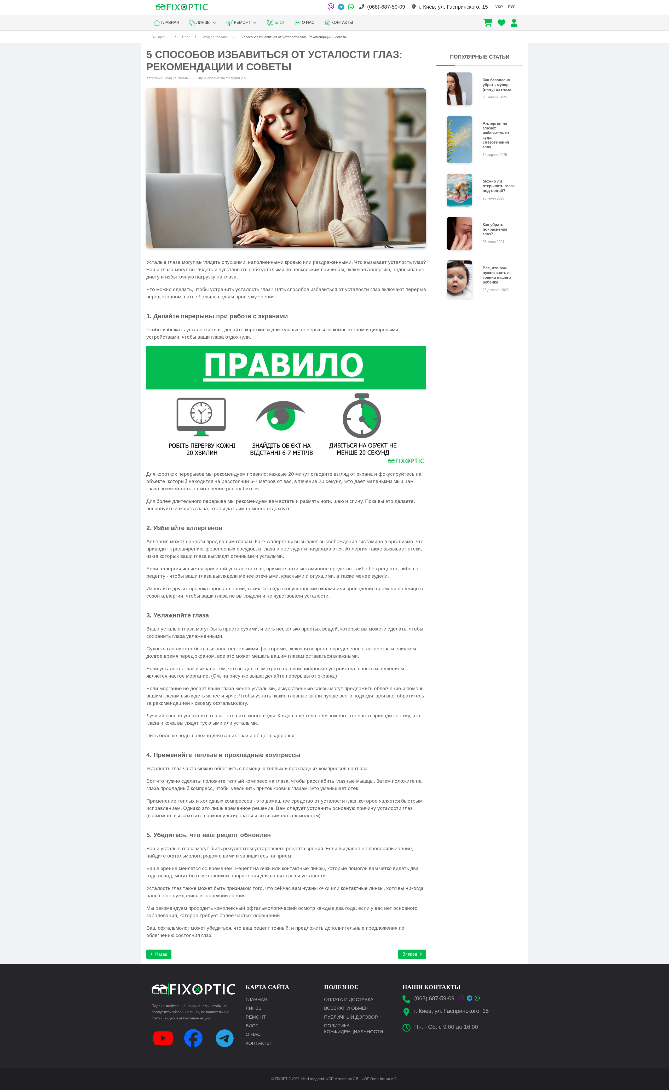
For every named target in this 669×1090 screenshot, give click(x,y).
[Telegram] (341, 6)
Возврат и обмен (346, 1008)
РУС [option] (512, 7)
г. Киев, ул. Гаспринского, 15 (453, 7)
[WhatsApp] (351, 6)
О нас (253, 1034)
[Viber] (330, 6)
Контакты (258, 1043)
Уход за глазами (177, 78)
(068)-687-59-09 (386, 7)
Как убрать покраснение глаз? (495, 229)
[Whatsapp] (477, 998)
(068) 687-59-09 (434, 998)
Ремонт (256, 1017)
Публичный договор (351, 1017)
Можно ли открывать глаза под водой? (499, 186)
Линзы (254, 1008)
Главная (256, 999)
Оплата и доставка (348, 999)
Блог (252, 1025)
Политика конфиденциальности (353, 1028)
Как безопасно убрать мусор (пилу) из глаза (497, 85)
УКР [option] (499, 7)
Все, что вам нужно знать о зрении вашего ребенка (497, 275)
